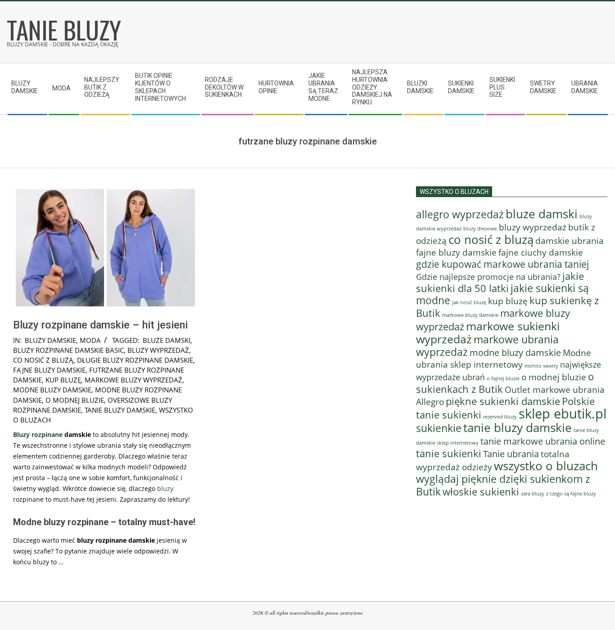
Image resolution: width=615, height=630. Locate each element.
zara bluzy (532, 493)
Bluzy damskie (50, 340)
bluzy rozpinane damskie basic (68, 350)
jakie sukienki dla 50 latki (500, 282)
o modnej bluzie (74, 400)
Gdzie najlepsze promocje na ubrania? (488, 276)
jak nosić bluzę (469, 302)
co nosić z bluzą (43, 360)
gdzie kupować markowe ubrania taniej (502, 263)
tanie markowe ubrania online (542, 441)
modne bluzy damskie (52, 389)
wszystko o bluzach (546, 466)
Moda (90, 340)
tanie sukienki (448, 453)
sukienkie (438, 428)
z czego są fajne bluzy (571, 493)
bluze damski (166, 340)
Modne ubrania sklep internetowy (503, 358)
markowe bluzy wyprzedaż (133, 379)
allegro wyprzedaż (460, 214)
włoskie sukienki (481, 491)
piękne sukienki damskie (503, 401)
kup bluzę (63, 379)
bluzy (165, 488)
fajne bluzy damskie (49, 369)
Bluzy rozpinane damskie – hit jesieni (100, 325)
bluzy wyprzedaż (158, 350)
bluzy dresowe (480, 228)
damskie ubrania (569, 240)
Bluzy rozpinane (38, 434)
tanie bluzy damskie (120, 409)
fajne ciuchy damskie (540, 252)
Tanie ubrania (511, 453)
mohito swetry (541, 365)
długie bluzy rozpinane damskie (135, 360)
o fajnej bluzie (503, 378)
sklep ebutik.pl (562, 414)
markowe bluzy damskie (470, 315)
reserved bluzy (500, 417)
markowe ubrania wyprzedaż (487, 345)
